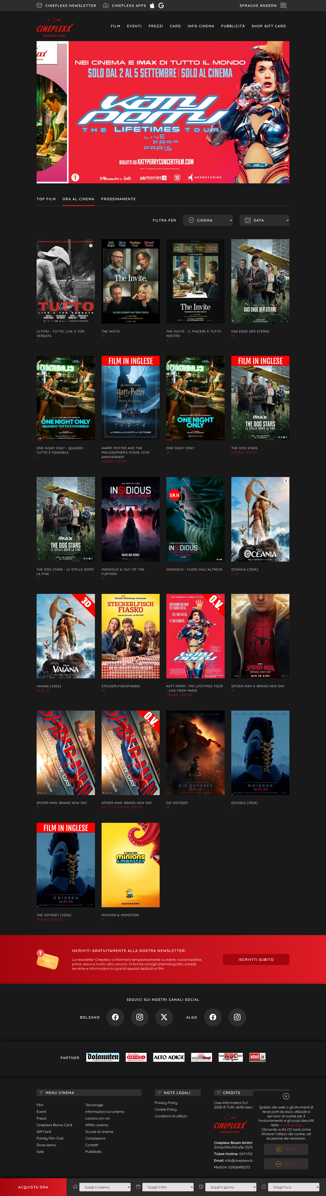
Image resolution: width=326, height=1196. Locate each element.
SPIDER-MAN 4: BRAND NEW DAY (258, 686)
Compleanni (95, 1138)
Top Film (46, 199)
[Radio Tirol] (201, 1058)
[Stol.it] (257, 1058)
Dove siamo (46, 1145)
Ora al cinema (78, 199)
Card (175, 26)
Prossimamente (118, 199)
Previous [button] (47, 112)
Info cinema (201, 26)
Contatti (91, 1145)
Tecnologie (94, 1105)
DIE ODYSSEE (177, 803)
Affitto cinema (96, 1125)
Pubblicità (233, 26)
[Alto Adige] (168, 1058)
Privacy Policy (166, 1102)
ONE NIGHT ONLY (180, 448)
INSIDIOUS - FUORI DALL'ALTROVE (194, 569)
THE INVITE (111, 331)
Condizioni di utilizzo (171, 1116)
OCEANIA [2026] (244, 569)
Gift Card (44, 1131)
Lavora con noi (97, 1118)
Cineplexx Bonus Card (54, 1125)
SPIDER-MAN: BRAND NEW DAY (62, 803)
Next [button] (278, 112)
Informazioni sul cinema (104, 1111)
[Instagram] (139, 1018)
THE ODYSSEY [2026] (54, 915)
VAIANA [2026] (49, 686)
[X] (164, 1018)
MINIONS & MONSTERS (120, 915)
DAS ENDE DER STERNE (250, 331)
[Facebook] (115, 1018)
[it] (163, 112)
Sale (40, 1151)
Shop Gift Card (269, 26)
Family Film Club (50, 1138)
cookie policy (290, 1125)
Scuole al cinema (99, 1131)
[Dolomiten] (102, 1058)
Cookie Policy (166, 1109)
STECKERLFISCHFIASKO (121, 686)
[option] (163, 112)
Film (115, 26)
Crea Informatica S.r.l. (231, 1102)
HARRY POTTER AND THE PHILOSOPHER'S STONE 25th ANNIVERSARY (125, 452)
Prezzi (156, 26)
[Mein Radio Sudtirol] (136, 1058)
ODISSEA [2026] (244, 803)
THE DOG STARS (244, 448)
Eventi (134, 26)
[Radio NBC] (231, 1058)
